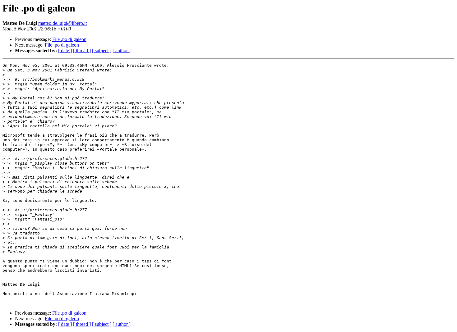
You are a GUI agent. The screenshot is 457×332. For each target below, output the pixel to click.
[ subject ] (101, 50)
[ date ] (65, 50)
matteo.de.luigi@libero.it (62, 23)
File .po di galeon (69, 39)
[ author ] (122, 50)
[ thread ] (82, 50)
